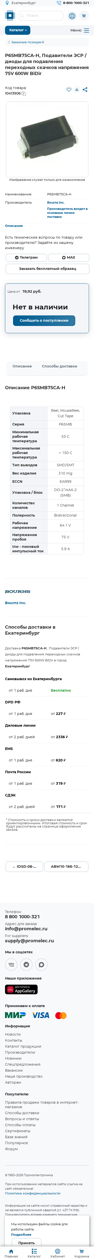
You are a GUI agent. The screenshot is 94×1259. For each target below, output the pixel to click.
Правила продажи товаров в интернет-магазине (42, 1105)
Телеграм (29, 257)
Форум (11, 1149)
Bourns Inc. (55, 202)
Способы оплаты (20, 1125)
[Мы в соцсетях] (11, 964)
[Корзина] (84, 16)
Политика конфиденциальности (32, 1193)
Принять (26, 1243)
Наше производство (24, 1076)
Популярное (16, 1143)
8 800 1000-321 (22, 917)
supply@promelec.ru (29, 941)
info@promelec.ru (26, 929)
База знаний (16, 1137)
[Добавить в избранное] (68, 89)
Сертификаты (17, 1131)
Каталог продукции (23, 1046)
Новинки (13, 1058)
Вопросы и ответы (22, 1119)
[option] (47, 139)
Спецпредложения (22, 1064)
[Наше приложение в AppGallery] (21, 990)
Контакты (13, 1040)
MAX (71, 257)
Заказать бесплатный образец (47, 269)
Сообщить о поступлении (44, 320)
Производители (20, 1052)
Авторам (13, 1082)
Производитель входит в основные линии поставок (67, 212)
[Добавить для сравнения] (76, 89)
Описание (14, 226)
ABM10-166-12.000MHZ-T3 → (69, 867)
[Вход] (72, 16)
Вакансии (14, 1070)
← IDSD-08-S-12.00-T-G (27, 867)
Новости (13, 1034)
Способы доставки (59, 366)
